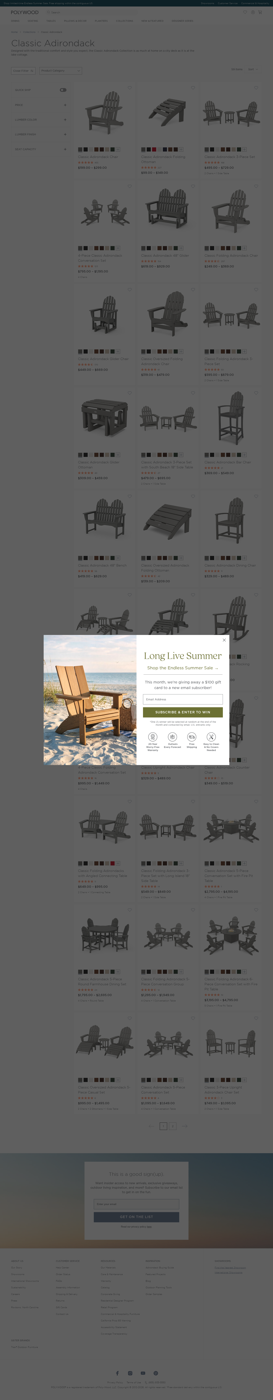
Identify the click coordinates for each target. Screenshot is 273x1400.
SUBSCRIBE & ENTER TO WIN (182, 712)
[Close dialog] (224, 640)
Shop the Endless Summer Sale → (183, 667)
